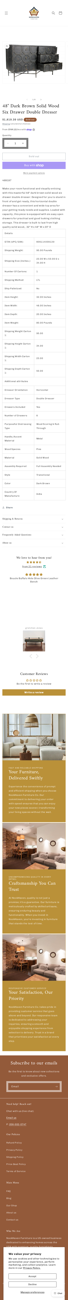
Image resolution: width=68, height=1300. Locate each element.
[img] (34, 562)
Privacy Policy (14, 1150)
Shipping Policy (15, 1157)
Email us (11, 1117)
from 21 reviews (32, 566)
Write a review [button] (33, 692)
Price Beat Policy (16, 1164)
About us (11, 1212)
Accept (32, 1276)
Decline (32, 1284)
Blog (8, 1198)
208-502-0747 (17, 1124)
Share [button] (9, 507)
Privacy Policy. (32, 1268)
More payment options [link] (34, 173)
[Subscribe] (56, 1086)
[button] (6, 13)
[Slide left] (27, 99)
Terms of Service (16, 1171)
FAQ (8, 1191)
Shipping (6, 124)
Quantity (6, 135)
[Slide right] (40, 99)
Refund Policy (14, 1142)
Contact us (12, 1219)
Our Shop (11, 1205)
